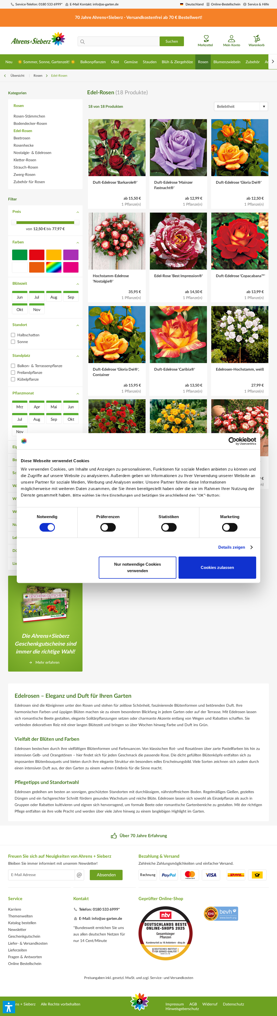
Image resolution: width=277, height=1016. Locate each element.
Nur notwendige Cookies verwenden (137, 567)
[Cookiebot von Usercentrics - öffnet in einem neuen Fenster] (232, 441)
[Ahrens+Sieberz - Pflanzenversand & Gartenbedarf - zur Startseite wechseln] (38, 41)
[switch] (108, 527)
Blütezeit (19, 284)
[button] (9, 1007)
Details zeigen (231, 547)
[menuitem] (36, 4)
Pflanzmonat (23, 393)
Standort (19, 325)
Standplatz (21, 356)
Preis (16, 212)
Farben (18, 242)
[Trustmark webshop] (220, 914)
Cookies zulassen (217, 567)
